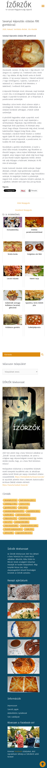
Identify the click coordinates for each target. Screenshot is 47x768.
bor (8, 522)
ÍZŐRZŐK (18, 5)
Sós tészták (32, 29)
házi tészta (11, 525)
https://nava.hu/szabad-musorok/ (15, 485)
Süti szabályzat (14, 717)
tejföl (9, 514)
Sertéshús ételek (20, 29)
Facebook (18, 751)
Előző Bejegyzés (23, 203)
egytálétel (33, 511)
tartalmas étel (27, 518)
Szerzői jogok (13, 709)
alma (9, 533)
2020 (4, 29)
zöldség (10, 503)
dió (23, 507)
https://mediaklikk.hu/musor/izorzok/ (29, 477)
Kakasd (10, 29)
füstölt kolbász (29, 525)
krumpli (10, 500)
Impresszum (12, 705)
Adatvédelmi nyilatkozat (17, 713)
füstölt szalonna (13, 529)
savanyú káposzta (14, 511)
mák (29, 529)
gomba (10, 507)
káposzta (10, 518)
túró (24, 504)
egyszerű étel (24, 533)
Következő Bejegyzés (23, 210)
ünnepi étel (21, 522)
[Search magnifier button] (42, 354)
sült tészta (23, 514)
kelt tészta (27, 500)
